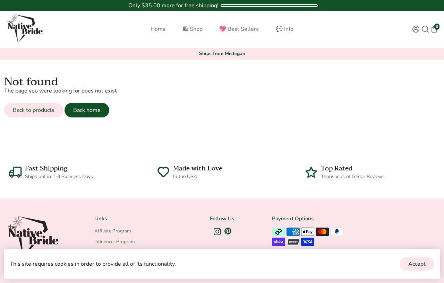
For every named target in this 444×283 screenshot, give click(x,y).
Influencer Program (114, 241)
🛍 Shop (193, 29)
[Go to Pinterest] (227, 232)
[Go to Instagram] (217, 232)
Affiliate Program (112, 231)
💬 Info (284, 29)
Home (158, 29)
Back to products (33, 110)
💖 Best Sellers (239, 29)
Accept (417, 264)
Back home (87, 110)
